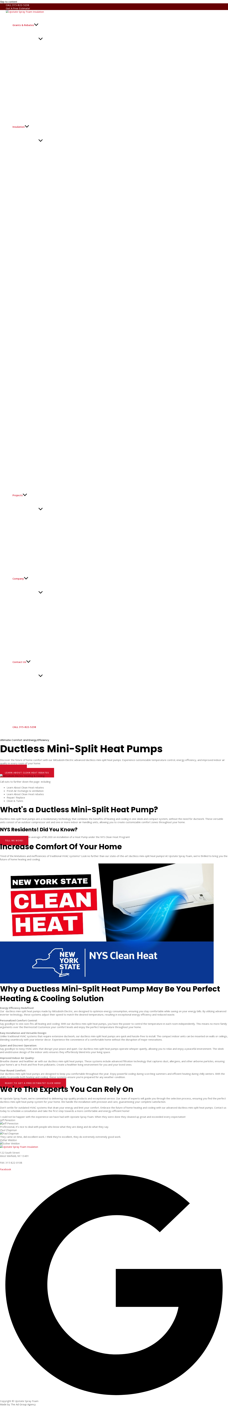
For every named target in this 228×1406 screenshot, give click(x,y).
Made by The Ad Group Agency (18, 1404)
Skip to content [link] (8, 1)
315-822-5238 (8, 1159)
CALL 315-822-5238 (17, 5)
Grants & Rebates (23, 25)
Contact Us (19, 662)
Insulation (19, 126)
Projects (18, 495)
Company (18, 578)
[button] (36, 25)
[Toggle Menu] (40, 39)
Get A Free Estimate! (18, 8)
